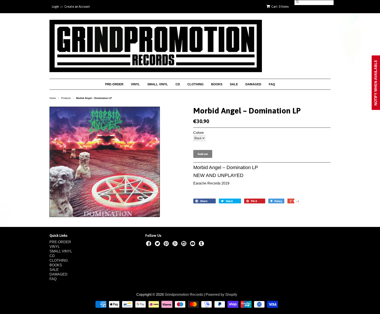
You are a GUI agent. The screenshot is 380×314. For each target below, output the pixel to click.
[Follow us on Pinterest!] (167, 244)
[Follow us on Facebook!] (149, 244)
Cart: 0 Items (280, 6)
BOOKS (216, 84)
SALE (234, 84)
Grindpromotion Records (184, 294)
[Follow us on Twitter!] (158, 244)
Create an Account (77, 6)
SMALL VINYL (157, 84)
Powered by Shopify (221, 294)
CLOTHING (195, 84)
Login (55, 6)
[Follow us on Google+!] (175, 244)
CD (177, 84)
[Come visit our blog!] (202, 244)
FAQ (272, 84)
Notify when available (376, 83)
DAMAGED (253, 84)
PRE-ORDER (114, 84)
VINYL (135, 84)
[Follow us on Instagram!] (184, 244)
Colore (198, 133)
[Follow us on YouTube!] (193, 244)
